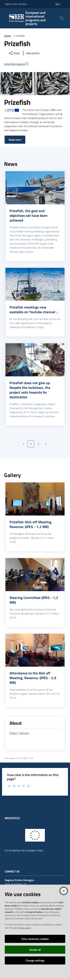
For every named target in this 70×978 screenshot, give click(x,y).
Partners (24, 733)
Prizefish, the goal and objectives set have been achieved (29, 215)
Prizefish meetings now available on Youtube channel (32, 309)
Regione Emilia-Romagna (16, 4)
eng (57, 4)
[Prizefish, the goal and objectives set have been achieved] (35, 187)
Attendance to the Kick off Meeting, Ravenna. (33, 678)
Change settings (35, 960)
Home (7, 36)
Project (13, 733)
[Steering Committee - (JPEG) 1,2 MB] (35, 574)
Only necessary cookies (35, 939)
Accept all (35, 950)
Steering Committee (34, 600)
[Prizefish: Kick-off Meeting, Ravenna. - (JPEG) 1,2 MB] (35, 499)
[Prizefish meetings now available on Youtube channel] (35, 284)
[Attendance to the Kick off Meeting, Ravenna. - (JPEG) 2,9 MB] (35, 650)
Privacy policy (24, 927)
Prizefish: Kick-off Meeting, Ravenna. (31, 524)
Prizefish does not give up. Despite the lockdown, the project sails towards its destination (30, 389)
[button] (62, 18)
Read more (15, 140)
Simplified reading (14, 64)
